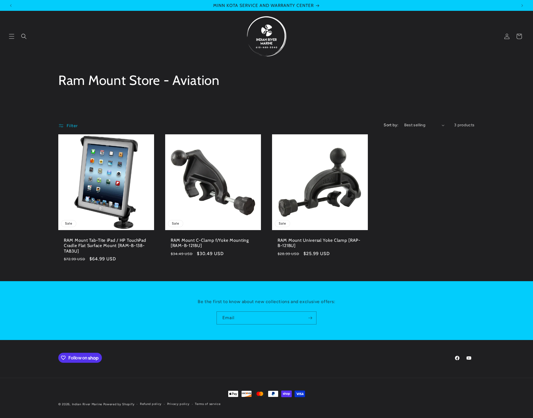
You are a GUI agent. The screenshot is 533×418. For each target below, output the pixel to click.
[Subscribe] (310, 317)
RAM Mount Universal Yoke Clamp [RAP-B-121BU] (319, 243)
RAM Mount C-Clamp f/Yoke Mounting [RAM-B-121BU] (210, 243)
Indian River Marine (87, 404)
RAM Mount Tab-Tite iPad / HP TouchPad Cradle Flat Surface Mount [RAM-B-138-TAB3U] (105, 246)
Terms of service (207, 404)
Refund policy (151, 404)
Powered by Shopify (119, 404)
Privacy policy (178, 404)
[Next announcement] (522, 5)
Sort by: (391, 125)
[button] (12, 36)
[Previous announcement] (11, 5)
